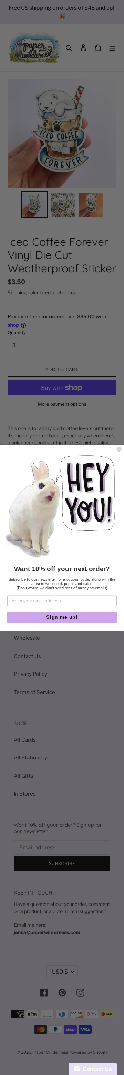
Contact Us (96, 1069)
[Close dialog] (119, 449)
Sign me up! (62, 617)
